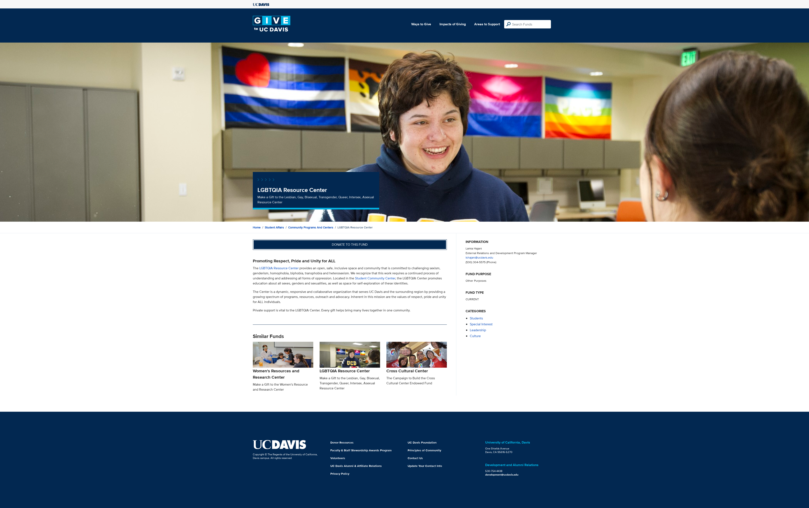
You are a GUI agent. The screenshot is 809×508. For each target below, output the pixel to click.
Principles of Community (424, 450)
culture (475, 336)
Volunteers (337, 458)
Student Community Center (375, 278)
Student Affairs (274, 227)
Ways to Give (421, 24)
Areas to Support (487, 24)
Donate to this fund (350, 244)
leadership (478, 330)
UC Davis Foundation (422, 442)
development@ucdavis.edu (501, 475)
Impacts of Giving (452, 24)
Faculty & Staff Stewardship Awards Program (361, 450)
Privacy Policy (339, 474)
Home (257, 227)
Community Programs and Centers (310, 227)
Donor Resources (342, 442)
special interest (481, 324)
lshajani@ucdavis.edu (479, 257)
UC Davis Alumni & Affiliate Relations (356, 466)
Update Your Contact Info (425, 466)
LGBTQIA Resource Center (279, 268)
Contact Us (415, 458)
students (476, 318)
